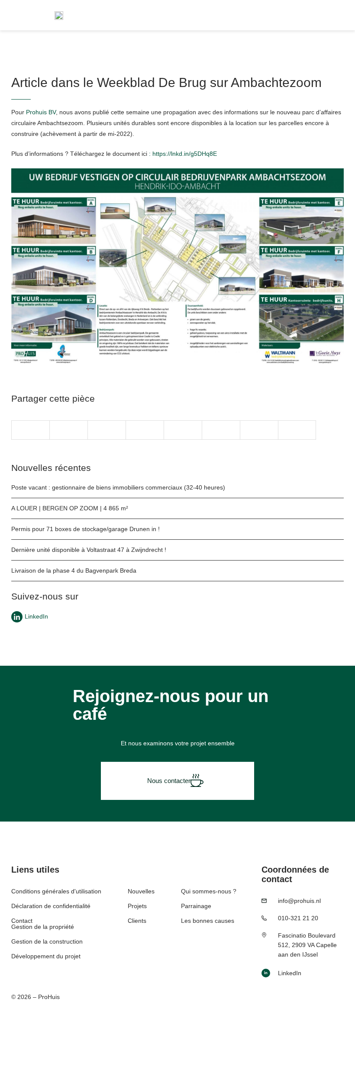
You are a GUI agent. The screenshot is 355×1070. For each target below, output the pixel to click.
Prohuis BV (41, 112)
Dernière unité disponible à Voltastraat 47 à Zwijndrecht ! (88, 549)
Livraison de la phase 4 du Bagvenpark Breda (73, 570)
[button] (30, 430)
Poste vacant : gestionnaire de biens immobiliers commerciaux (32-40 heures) (118, 487)
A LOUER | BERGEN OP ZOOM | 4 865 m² (69, 508)
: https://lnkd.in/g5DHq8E (183, 153)
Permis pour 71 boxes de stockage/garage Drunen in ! (85, 528)
